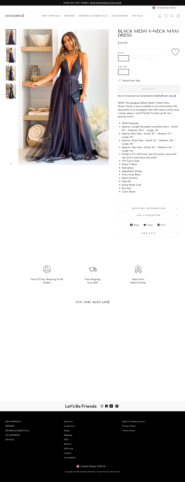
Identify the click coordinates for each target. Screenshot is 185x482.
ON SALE (137, 16)
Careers (68, 453)
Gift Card (68, 448)
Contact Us (69, 426)
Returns (67, 444)
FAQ (66, 439)
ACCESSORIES (120, 16)
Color (122, 66)
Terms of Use (128, 430)
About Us (68, 421)
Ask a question (148, 215)
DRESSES (69, 16)
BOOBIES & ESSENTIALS (93, 16)
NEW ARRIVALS (51, 16)
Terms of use (115, 471)
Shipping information (149, 208)
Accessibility (70, 457)
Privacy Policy (129, 426)
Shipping (68, 435)
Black (123, 72)
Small (123, 58)
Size (121, 53)
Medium (136, 58)
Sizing (66, 430)
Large (149, 58)
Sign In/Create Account (133, 421)
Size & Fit (149, 233)
